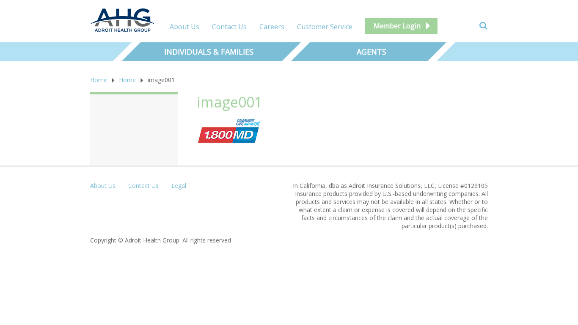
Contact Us (229, 26)
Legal (178, 186)
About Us (184, 26)
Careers (271, 26)
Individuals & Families (208, 52)
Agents (371, 52)
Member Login (397, 25)
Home (98, 80)
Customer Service (324, 26)
